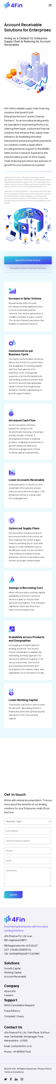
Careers (8, 995)
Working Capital (12, 972)
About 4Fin (10, 991)
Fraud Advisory (12, 1010)
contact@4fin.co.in (21, 1046)
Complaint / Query (14, 1016)
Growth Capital (12, 968)
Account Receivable (15, 976)
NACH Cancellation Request (19, 1005)
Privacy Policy (44, 1068)
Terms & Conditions (14, 1072)
